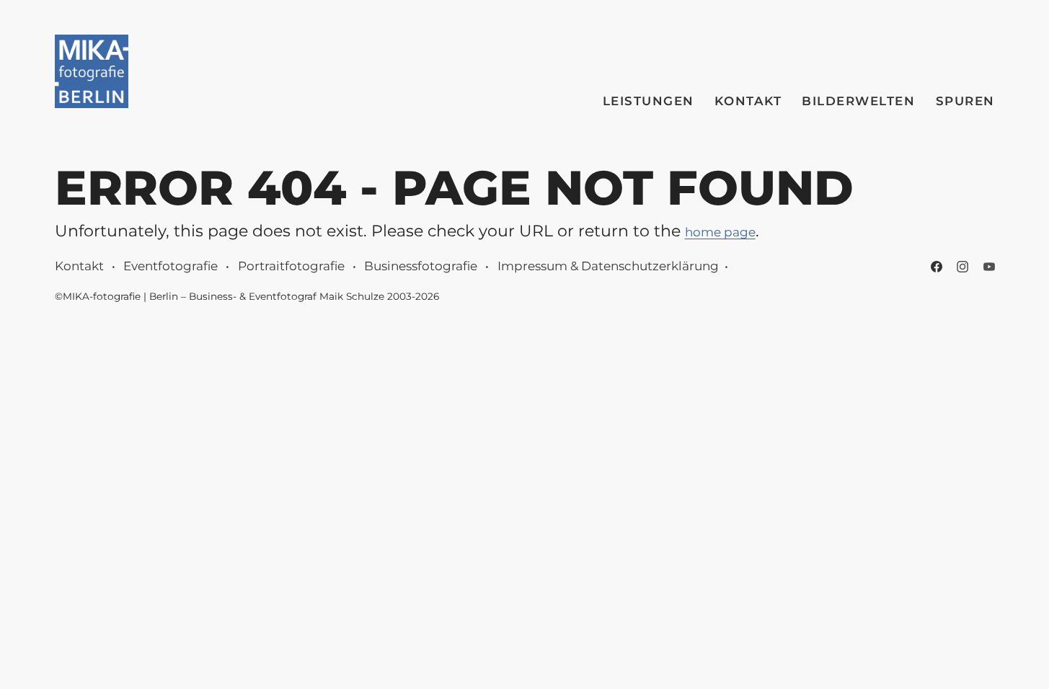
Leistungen (648, 101)
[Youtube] (989, 266)
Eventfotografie (170, 266)
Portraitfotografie (291, 266)
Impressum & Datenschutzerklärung (608, 266)
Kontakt (748, 101)
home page (720, 232)
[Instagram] (962, 266)
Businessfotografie (420, 266)
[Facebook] (936, 266)
